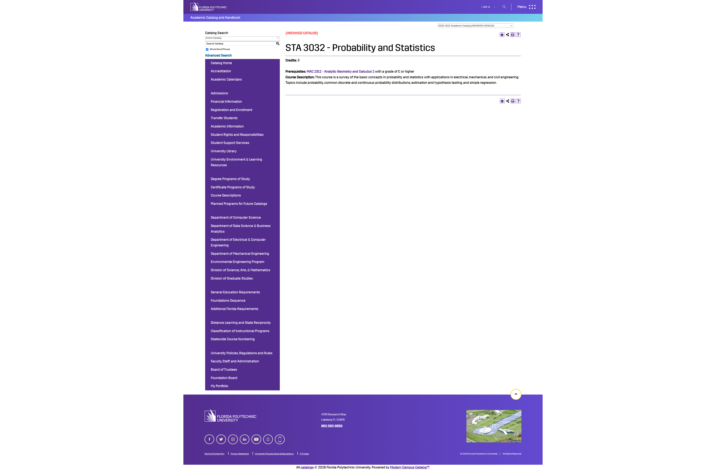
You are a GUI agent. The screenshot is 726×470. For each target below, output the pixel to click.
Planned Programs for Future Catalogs (239, 203)
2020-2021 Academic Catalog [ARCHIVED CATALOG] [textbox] (466, 25)
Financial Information (226, 101)
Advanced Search (218, 55)
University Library (224, 151)
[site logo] (208, 7)
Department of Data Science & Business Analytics (241, 228)
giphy (267, 436)
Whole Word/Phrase (220, 49)
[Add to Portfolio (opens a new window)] (502, 34)
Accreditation (221, 71)
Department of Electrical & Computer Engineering (238, 242)
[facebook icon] (209, 439)
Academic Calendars (226, 79)
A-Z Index (304, 454)
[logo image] (231, 415)
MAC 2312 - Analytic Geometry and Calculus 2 (340, 71)
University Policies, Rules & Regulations (274, 454)
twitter (221, 436)
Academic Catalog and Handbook (215, 17)
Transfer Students (224, 118)
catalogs (307, 467)
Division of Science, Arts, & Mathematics (240, 270)
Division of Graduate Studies (232, 278)
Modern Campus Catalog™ (409, 467)
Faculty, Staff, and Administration (235, 361)
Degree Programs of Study (230, 179)
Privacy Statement (240, 454)
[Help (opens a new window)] (518, 34)
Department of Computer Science (236, 217)
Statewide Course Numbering (233, 339)
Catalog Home (221, 63)
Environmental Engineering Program (237, 261)
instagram (233, 436)
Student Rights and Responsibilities (237, 134)
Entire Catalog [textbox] (213, 38)
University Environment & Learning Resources (236, 162)
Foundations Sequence (228, 300)
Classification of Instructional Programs (240, 331)
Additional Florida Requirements (234, 309)
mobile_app (280, 436)
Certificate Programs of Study (233, 187)
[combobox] (475, 25)
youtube (256, 436)
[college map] (493, 426)
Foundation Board (224, 378)
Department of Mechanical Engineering (240, 253)
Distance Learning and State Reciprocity (241, 322)
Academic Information (227, 126)
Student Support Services (230, 142)
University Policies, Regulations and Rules (241, 353)
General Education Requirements (235, 292)
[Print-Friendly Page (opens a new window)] (512, 34)
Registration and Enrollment (231, 110)
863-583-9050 (331, 425)
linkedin (245, 436)
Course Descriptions (226, 195)
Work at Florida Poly (214, 454)
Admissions (219, 93)
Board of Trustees (224, 369)
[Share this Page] (507, 34)
